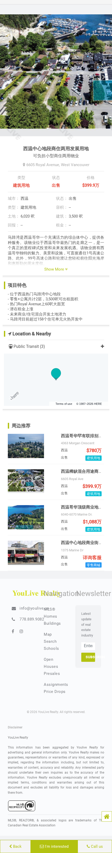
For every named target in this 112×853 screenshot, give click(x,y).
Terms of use (63, 403)
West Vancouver (75, 164)
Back (17, 846)
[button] (107, 816)
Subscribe (90, 657)
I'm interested (56, 846)
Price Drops (55, 691)
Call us (96, 846)
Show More (54, 269)
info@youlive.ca (34, 608)
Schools (51, 648)
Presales (52, 673)
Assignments (56, 684)
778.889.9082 (32, 619)
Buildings (52, 623)
